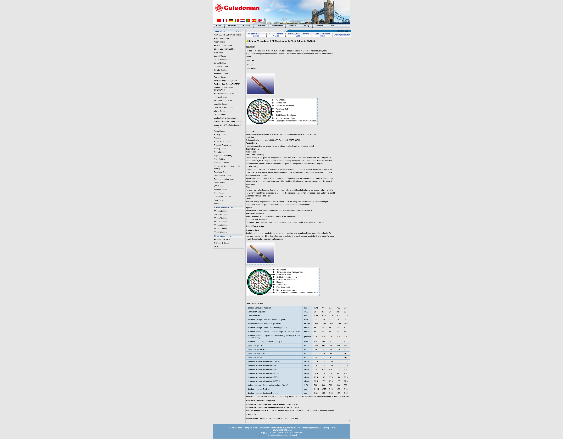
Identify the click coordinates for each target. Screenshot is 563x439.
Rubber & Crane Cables (223, 145)
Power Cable (219, 131)
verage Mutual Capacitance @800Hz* (272, 328)
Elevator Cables (220, 70)
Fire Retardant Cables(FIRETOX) (227, 84)
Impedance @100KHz (256, 350)
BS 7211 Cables (220, 229)
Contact (292, 26)
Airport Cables (219, 42)
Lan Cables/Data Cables (223, 108)
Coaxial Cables (220, 56)
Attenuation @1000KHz (272, 381)
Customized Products (222, 197)
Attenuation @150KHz (271, 373)
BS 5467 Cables (220, 218)
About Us (232, 26)
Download (261, 26)
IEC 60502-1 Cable (221, 240)
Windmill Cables (220, 190)
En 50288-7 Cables (221, 243)
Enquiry (306, 26)
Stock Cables (219, 200)
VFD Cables (218, 186)
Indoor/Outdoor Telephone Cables (298, 35)
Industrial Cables (220, 104)
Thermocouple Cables (223, 176)
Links (332, 26)
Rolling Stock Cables (222, 142)
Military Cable (219, 115)
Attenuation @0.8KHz (271, 361)
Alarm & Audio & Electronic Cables (227, 35)
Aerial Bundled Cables (223, 45)
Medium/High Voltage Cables (225, 118)
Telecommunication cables (224, 179)
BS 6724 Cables (220, 222)
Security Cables (220, 149)
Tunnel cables (219, 183)
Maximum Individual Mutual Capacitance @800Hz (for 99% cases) (273, 332)
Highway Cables (220, 97)
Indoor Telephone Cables (276, 35)
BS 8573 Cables (220, 232)
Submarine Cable (221, 163)
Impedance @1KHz (255, 346)
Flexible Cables (220, 77)
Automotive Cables (221, 38)
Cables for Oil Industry (222, 60)
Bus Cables (218, 52)
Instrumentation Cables (223, 101)
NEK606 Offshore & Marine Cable (227, 122)
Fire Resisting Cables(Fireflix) (225, 81)
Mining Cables (219, 111)
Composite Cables (221, 67)
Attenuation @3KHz (270, 369)
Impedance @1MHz (255, 357)
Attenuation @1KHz (270, 365)
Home (218, 26)
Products (246, 26)
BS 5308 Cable (220, 211)
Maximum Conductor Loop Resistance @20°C (265, 342)
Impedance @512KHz (256, 353)
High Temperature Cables (224, 94)
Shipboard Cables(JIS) (223, 156)
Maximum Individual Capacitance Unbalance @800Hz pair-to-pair (273, 336)
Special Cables (220, 152)
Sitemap (319, 26)
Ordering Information (342, 35)
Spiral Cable (219, 159)
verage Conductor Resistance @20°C (272, 320)
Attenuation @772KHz (271, 377)
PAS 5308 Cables (221, 215)
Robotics (217, 138)
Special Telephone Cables (322, 35)
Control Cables (220, 63)
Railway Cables (220, 135)
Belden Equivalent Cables (224, 49)
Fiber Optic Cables (221, 74)
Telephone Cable (221, 172)
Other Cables (219, 193)
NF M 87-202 (219, 247)
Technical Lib (277, 26)
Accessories (218, 204)
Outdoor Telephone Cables (256, 35)
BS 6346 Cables (220, 225)
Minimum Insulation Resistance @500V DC (264, 324)
